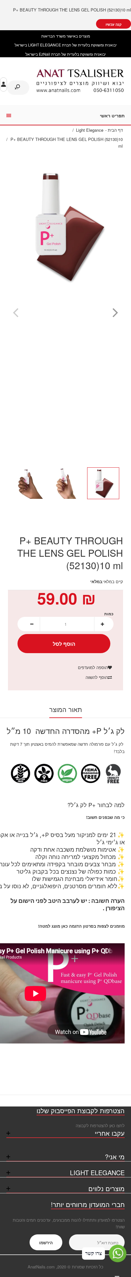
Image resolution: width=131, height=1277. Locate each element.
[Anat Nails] (80, 91)
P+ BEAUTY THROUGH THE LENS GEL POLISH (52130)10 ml (72, 10)
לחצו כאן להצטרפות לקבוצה (100, 1125)
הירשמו (46, 1242)
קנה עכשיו (113, 24)
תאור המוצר (65, 709)
